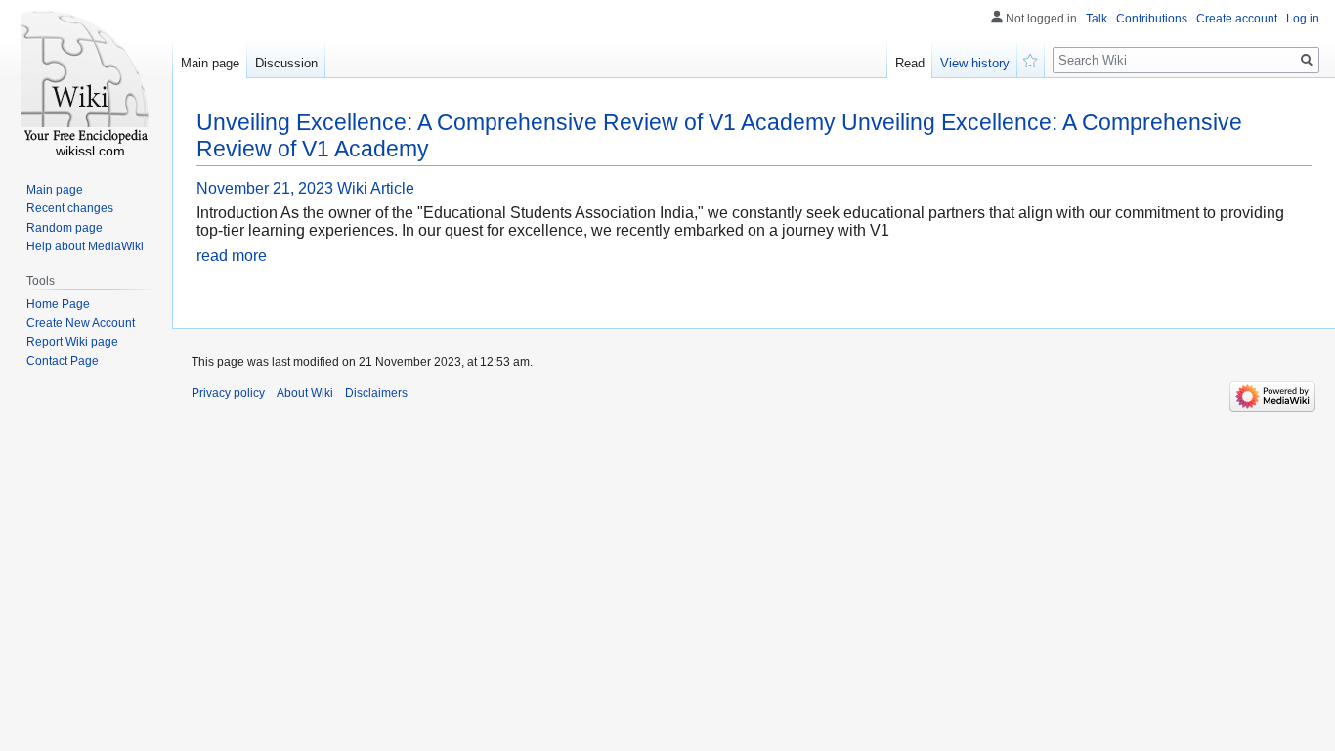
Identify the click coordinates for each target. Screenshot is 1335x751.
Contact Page (62, 361)
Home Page (58, 304)
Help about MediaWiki (85, 246)
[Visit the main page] (86, 78)
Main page (210, 63)
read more (231, 255)
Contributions (1151, 18)
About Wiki (305, 393)
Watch (1031, 58)
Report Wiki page (72, 342)
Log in (1302, 18)
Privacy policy (228, 393)
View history (975, 63)
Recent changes (69, 208)
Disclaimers (376, 393)
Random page (64, 228)
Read (910, 63)
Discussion (286, 63)
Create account (1236, 18)
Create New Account (80, 323)
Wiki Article (375, 188)
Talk (1096, 18)
